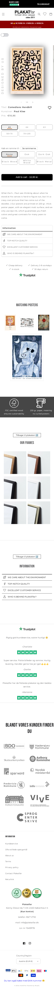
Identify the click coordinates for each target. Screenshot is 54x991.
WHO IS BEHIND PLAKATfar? (20, 253)
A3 (44, 127)
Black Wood (9, 162)
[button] (3, 14)
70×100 (27, 134)
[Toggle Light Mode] (7, 35)
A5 (9, 127)
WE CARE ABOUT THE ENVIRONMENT (24, 234)
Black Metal (44, 162)
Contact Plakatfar (13, 873)
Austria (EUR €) (26, 961)
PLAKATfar (23, 985)
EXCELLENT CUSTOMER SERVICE (22, 247)
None (9, 154)
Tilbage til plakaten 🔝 (27, 435)
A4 (27, 127)
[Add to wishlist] (50, 107)
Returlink (9, 879)
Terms (8, 861)
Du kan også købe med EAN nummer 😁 (24, 980)
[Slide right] (33, 102)
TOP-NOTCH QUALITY (17, 241)
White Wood (27, 161)
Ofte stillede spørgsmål (16, 849)
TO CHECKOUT (43, 4)
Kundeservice (11, 843)
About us (9, 855)
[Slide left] (21, 102)
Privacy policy (11, 867)
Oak (27, 154)
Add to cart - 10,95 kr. (27, 177)
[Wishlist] (45, 13)
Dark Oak (44, 154)
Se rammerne (29, 148)
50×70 (10, 134)
